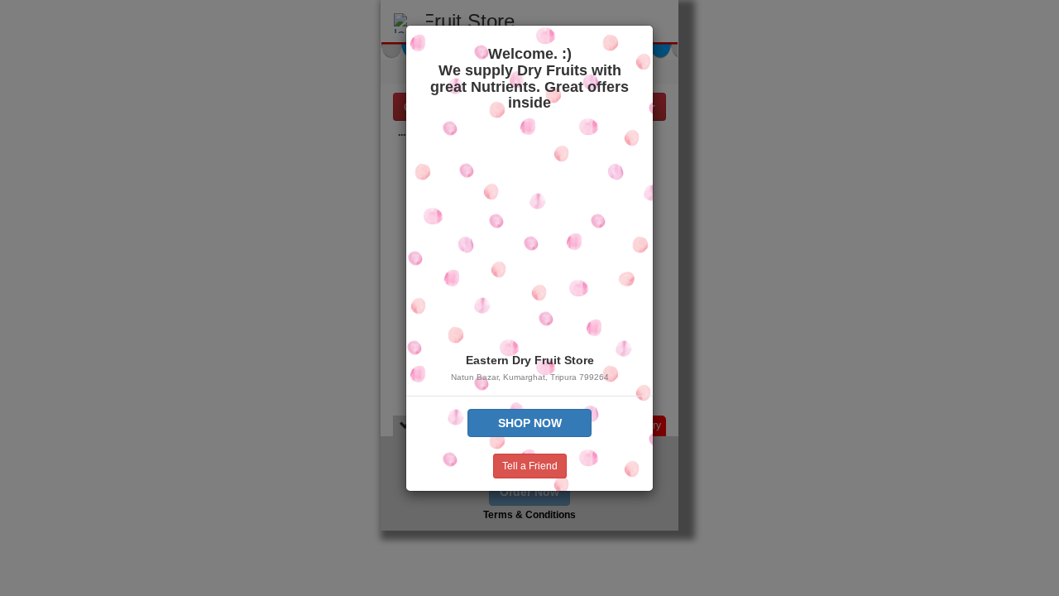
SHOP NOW (530, 423)
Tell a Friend (530, 466)
